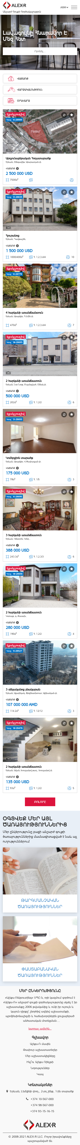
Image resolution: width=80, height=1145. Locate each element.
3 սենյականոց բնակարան (23, 689)
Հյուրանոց (12, 235)
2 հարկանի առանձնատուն (23, 381)
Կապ (40, 1074)
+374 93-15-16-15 (42, 1111)
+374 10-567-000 (42, 1099)
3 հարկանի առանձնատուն (23, 535)
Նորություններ (40, 1068)
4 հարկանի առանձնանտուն (24, 312)
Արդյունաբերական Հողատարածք (28, 158)
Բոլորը (40, 802)
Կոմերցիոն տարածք (19, 458)
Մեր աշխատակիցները (40, 1056)
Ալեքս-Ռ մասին (40, 1044)
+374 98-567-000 (42, 1105)
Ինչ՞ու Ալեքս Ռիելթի (40, 1062)
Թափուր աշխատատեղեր (40, 1050)
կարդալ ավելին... (40, 1028)
